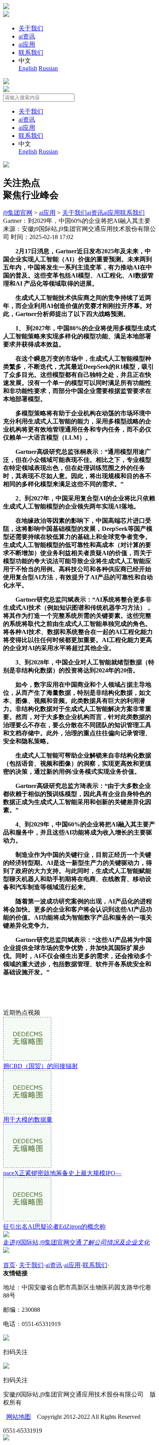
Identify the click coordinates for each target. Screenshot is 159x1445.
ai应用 (27, 44)
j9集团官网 (17, 212)
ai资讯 (27, 36)
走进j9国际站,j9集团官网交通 (76, 1242)
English (28, 68)
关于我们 (31, 28)
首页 (9, 1265)
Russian (48, 68)
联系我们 (31, 52)
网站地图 (18, 1416)
